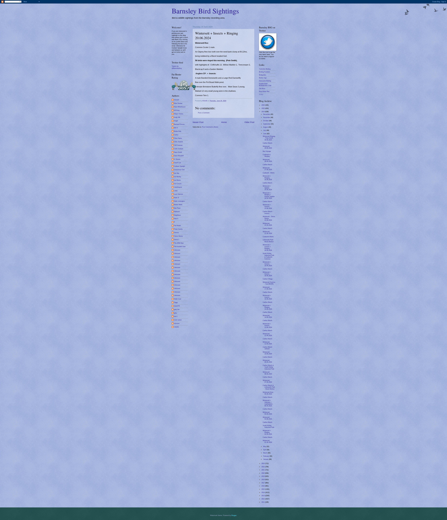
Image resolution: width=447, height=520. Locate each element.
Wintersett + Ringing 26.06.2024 (267, 177)
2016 (263, 486)
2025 (263, 108)
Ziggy (176, 302)
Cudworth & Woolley (267, 155)
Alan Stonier (178, 103)
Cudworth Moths (268, 237)
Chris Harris (178, 138)
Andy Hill (177, 117)
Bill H (176, 128)
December (267, 114)
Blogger (233, 515)
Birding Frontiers (264, 72)
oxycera (176, 323)
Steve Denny (178, 236)
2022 (263, 467)
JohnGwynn (178, 187)
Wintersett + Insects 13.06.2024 (267, 325)
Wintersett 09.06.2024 (267, 361)
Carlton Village (268, 279)
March (265, 453)
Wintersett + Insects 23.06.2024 (267, 206)
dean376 (177, 306)
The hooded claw (179, 246)
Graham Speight (179, 166)
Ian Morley (177, 177)
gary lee (176, 309)
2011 (263, 502)
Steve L (176, 239)
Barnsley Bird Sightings (205, 10)
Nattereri (177, 211)
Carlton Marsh (267, 143)
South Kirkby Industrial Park (268, 426)
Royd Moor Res (264, 91)
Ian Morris (177, 180)
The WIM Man (179, 243)
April (265, 450)
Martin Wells (178, 205)
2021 (263, 470)
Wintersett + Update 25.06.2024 (267, 187)
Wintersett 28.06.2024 (267, 160)
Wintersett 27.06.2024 (267, 168)
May (265, 446)
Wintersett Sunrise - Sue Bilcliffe (269, 283)
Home (224, 122)
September (267, 124)
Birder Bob (177, 131)
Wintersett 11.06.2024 (267, 343)
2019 (263, 476)
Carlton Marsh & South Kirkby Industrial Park (268, 367)
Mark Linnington (179, 201)
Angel (176, 121)
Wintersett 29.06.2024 (267, 147)
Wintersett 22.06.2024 (267, 224)
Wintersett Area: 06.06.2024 (268, 393)
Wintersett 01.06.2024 (267, 441)
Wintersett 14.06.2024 (267, 316)
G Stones (177, 159)
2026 (263, 105)
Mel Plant (177, 208)
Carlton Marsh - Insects (268, 212)
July (264, 130)
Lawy (176, 191)
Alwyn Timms (178, 114)
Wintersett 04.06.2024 (267, 413)
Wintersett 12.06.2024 (267, 334)
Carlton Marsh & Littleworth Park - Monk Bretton (269, 387)
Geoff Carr (177, 163)
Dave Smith (178, 152)
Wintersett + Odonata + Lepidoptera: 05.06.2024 (268, 403)
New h (176, 218)
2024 (263, 111)
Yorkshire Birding (264, 69)
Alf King (176, 110)
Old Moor (262, 88)
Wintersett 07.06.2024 (267, 381)
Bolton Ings (263, 78)
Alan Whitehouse (179, 107)
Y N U (261, 94)
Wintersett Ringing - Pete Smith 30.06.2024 (269, 138)
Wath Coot (177, 299)
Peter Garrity (178, 229)
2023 (263, 463)
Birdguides (262, 75)
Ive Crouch (177, 184)
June (265, 133)
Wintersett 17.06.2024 (267, 288)
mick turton (178, 320)
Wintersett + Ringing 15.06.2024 (267, 307)
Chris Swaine (178, 142)
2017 (263, 483)
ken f (175, 316)
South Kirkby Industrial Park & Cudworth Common (268, 256)
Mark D (176, 198)
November (267, 117)
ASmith (176, 100)
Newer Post (198, 122)
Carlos (176, 135)
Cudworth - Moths (269, 173)
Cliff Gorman (178, 145)
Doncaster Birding (265, 81)
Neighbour (177, 215)
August (265, 127)
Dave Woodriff (179, 156)
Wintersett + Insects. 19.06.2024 (267, 264)
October (266, 121)
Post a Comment (203, 113)
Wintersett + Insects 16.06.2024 (267, 297)
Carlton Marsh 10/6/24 (267, 348)
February (266, 456)
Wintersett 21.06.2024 (267, 232)
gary (175, 313)
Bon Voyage (267, 151)
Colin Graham (178, 149)
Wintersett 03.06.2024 (267, 418)
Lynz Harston (178, 194)
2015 (263, 489)
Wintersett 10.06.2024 (267, 353)
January (266, 459)
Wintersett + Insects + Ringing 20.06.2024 (267, 247)
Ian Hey (176, 173)
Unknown (177, 250)
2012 (263, 499)
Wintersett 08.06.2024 (267, 373)
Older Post (249, 122)
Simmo (176, 232)
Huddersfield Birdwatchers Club (265, 84)
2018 (263, 479)
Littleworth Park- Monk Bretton (268, 240)
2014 (263, 492)
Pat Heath (177, 225)
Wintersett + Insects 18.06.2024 (267, 274)
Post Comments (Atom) (210, 127)
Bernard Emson (179, 124)
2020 (263, 473)
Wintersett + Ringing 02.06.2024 (267, 432)
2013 (263, 495)
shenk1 (176, 327)
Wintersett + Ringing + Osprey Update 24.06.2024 (269, 195)
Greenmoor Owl (179, 170)
